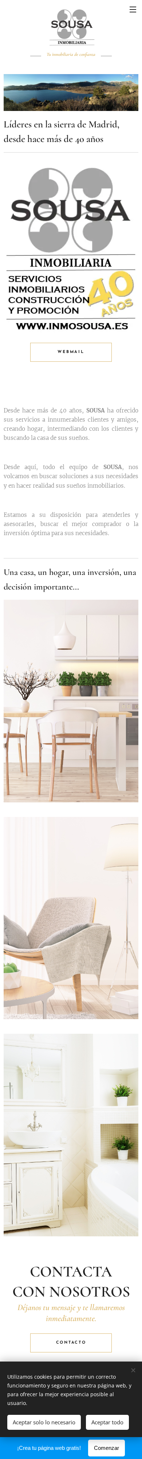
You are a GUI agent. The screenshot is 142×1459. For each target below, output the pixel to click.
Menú (133, 9)
